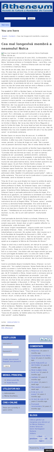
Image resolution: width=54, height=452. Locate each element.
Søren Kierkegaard (37, 429)
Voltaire (33, 433)
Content (12, 36)
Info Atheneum (7, 328)
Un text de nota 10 (38, 399)
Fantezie (33, 431)
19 (51, 439)
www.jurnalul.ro (13, 322)
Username (7, 344)
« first (39, 436)
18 (46, 439)
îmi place (34, 382)
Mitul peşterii (36, 387)
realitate (34, 377)
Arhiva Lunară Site (13, 380)
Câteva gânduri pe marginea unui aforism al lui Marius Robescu (40, 422)
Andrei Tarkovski (36, 427)
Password (7, 351)
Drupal (42, 448)
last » (41, 441)
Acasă (4, 36)
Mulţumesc (35, 351)
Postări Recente (12, 382)
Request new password (12, 361)
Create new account (10, 359)
